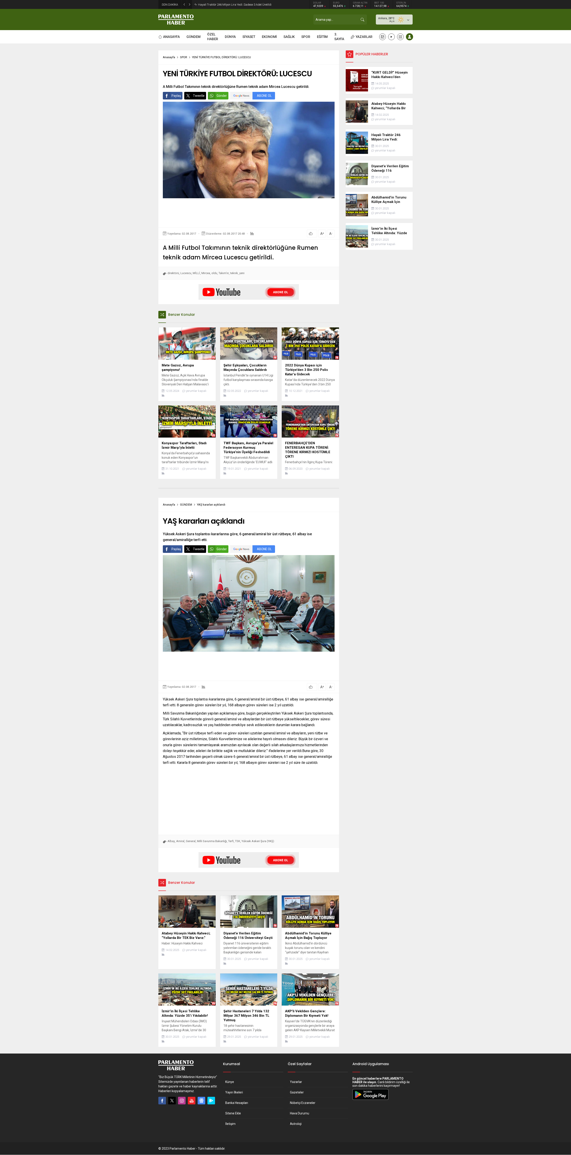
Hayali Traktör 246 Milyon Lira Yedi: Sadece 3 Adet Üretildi (234, 4)
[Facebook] (162, 1100)
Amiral (180, 841)
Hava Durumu (299, 1113)
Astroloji (296, 1124)
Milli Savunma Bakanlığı (212, 841)
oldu (214, 273)
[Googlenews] (201, 1100)
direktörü (173, 273)
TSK (237, 841)
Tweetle (199, 95)
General (191, 841)
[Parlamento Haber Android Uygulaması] (370, 1099)
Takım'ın (224, 273)
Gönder (222, 95)
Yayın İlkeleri (234, 1092)
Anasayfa (169, 57)
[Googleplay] (211, 1100)
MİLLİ (196, 273)
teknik (234, 273)
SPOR (183, 57)
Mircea (205, 273)
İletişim (230, 1124)
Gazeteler (297, 1092)
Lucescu (185, 273)
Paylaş (176, 95)
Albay (171, 841)
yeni (241, 273)
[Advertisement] (249, 213)
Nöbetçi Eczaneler (302, 1103)
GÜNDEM (186, 504)
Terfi (231, 841)
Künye (229, 1082)
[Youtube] (191, 1100)
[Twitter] (172, 1100)
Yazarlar (296, 1082)
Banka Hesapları (236, 1103)
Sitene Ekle (233, 1113)
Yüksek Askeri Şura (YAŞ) (258, 841)
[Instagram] (182, 1100)
